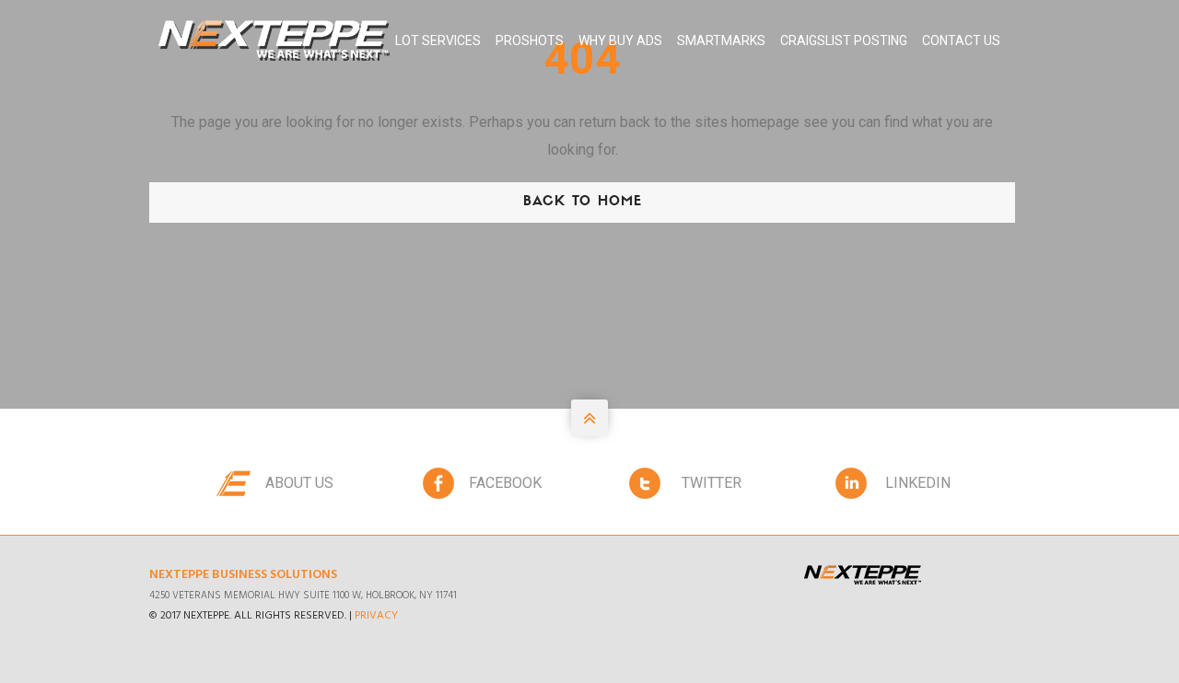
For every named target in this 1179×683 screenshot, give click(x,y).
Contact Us (961, 40)
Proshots (530, 40)
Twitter (711, 483)
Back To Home (582, 202)
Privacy (376, 616)
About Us (299, 483)
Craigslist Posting (843, 40)
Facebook (505, 483)
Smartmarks (721, 40)
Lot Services (438, 40)
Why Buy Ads (620, 40)
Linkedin (918, 483)
